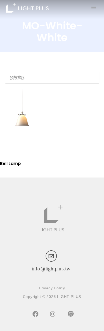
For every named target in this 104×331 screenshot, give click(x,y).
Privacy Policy (52, 288)
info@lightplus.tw (51, 268)
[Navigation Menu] (93, 8)
